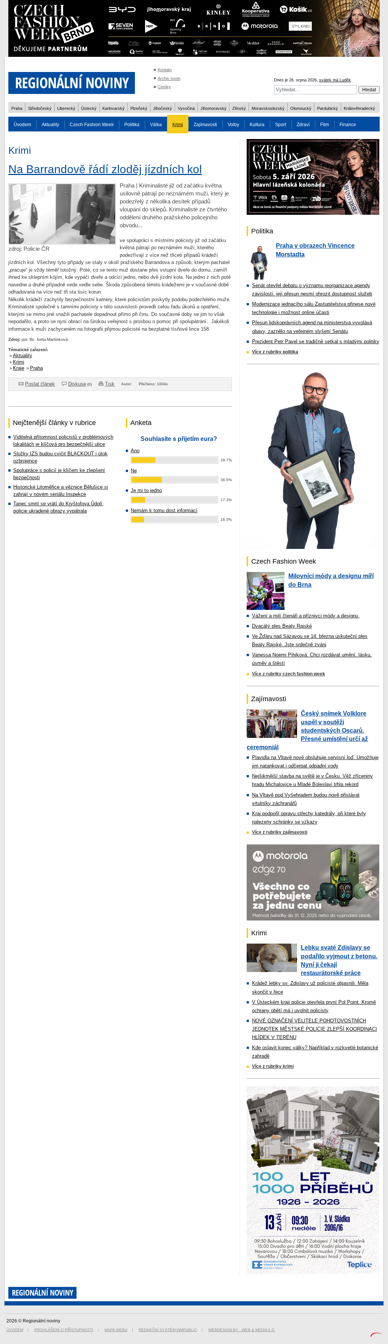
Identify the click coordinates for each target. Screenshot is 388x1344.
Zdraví (303, 124)
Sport (280, 124)
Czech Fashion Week (92, 124)
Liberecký (66, 108)
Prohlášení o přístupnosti (63, 1330)
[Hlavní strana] (71, 98)
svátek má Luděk (335, 80)
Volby (233, 124)
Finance (348, 124)
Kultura (257, 124)
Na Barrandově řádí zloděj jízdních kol (105, 169)
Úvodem (22, 124)
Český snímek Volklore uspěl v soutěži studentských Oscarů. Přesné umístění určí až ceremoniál (307, 730)
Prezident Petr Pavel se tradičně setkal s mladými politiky (315, 341)
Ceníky (164, 86)
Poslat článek (40, 384)
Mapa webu (116, 1330)
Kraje (18, 368)
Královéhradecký (359, 108)
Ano (135, 450)
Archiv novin (169, 78)
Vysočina (186, 108)
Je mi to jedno (146, 490)
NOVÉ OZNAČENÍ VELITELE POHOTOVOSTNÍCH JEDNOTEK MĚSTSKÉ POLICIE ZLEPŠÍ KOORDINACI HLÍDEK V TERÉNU (314, 1029)
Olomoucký (300, 108)
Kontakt (165, 69)
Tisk (109, 384)
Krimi (177, 124)
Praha (16, 108)
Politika (131, 124)
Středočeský (40, 108)
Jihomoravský (213, 108)
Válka (156, 124)
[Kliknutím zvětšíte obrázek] (62, 242)
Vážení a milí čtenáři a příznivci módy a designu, (306, 616)
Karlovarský (113, 108)
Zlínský (239, 108)
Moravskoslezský (268, 108)
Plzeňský (138, 108)
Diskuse (77, 384)
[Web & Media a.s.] (376, 1336)
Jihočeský (162, 108)
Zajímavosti (205, 124)
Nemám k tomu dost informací (164, 510)
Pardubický (327, 108)
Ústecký (89, 108)
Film (324, 124)
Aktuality (50, 124)
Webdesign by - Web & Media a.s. (241, 1330)
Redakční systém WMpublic (168, 1330)
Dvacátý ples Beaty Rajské (282, 626)
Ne (134, 471)
